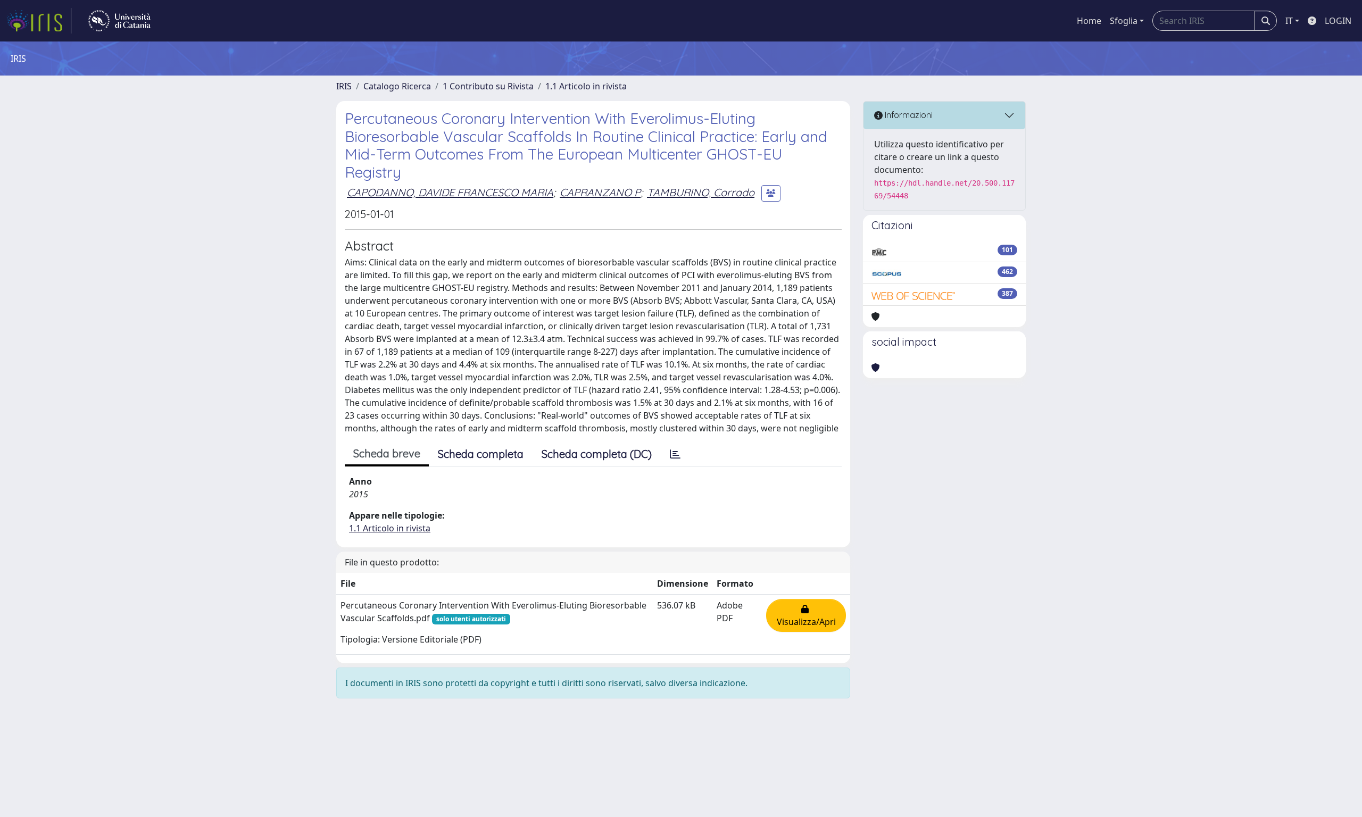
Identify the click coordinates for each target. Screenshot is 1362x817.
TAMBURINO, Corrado (700, 192)
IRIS (344, 86)
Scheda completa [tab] (481, 454)
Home (1089, 21)
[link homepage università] (119, 21)
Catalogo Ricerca (397, 86)
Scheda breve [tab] (386, 453)
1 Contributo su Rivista (488, 86)
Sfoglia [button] (1123, 21)
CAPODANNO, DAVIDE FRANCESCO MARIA (450, 192)
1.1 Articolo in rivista (586, 86)
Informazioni (908, 115)
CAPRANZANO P (600, 192)
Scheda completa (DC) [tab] (597, 454)
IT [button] (1289, 21)
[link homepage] (38, 21)
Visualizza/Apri (806, 615)
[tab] (675, 454)
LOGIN (1338, 21)
